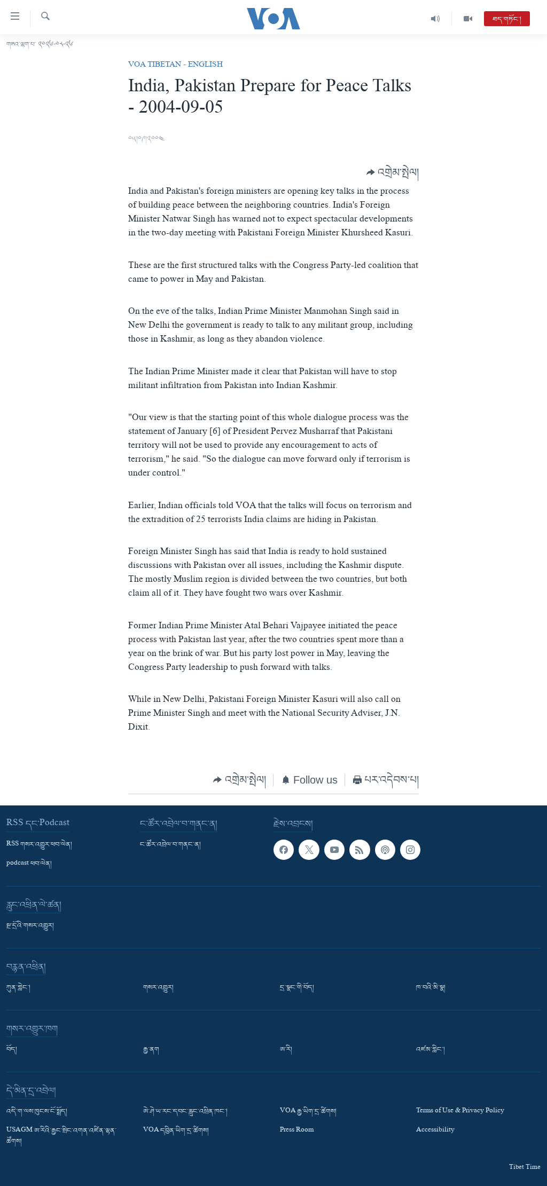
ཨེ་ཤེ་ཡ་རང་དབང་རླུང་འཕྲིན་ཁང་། (185, 1111)
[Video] (468, 18)
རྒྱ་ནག (151, 1050)
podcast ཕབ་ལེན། (29, 864)
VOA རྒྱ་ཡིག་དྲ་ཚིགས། (308, 1111)
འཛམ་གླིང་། (430, 1050)
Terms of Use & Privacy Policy (460, 1111)
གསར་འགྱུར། (158, 988)
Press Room (297, 1131)
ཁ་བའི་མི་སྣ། (431, 988)
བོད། (11, 1050)
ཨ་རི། (286, 1050)
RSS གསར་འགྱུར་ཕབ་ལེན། (39, 845)
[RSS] (359, 850)
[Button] (392, 172)
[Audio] (435, 18)
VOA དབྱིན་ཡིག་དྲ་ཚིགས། (176, 1131)
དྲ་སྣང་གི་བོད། (297, 988)
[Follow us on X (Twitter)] (309, 850)
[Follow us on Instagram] (410, 850)
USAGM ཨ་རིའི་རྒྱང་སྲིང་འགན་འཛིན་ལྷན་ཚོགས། (61, 1136)
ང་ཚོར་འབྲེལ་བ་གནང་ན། (170, 845)
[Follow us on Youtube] (334, 850)
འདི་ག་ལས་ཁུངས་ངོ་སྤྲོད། (36, 1111)
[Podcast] (385, 850)
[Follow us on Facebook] (284, 850)
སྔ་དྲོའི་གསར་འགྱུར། (30, 926)
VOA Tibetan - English (175, 65)
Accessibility (435, 1131)
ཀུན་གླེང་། (18, 988)
